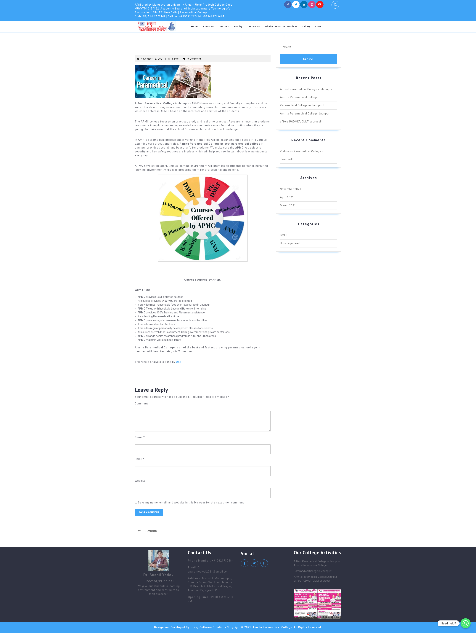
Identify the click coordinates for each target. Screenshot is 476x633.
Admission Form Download (281, 26)
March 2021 (288, 205)
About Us (208, 26)
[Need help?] (466, 623)
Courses (223, 26)
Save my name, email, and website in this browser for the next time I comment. (191, 502)
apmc (175, 59)
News (318, 26)
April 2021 (287, 197)
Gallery (306, 26)
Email (139, 458)
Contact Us (253, 26)
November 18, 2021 (152, 59)
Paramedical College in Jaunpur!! (302, 105)
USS (179, 361)
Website (140, 480)
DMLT (283, 235)
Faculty (238, 26)
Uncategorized (290, 243)
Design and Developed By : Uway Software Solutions (190, 627)
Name (140, 437)
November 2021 (290, 189)
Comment (141, 403)
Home (195, 26)
